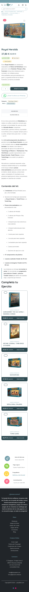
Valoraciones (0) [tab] (14, 115)
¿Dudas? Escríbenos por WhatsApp (16, 95)
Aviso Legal (14, 542)
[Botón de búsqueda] (25, 8)
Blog (14, 532)
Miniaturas (14, 521)
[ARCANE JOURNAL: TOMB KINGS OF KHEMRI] (14, 324)
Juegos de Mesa (14, 523)
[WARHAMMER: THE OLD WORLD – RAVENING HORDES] (14, 292)
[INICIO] (2, 11)
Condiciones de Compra (14, 546)
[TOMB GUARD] (14, 414)
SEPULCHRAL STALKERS (14, 404)
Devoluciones (14, 550)
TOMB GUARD (14, 434)
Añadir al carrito (19, 88)
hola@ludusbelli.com (14, 572)
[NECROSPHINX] (14, 355)
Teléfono (14, 475)
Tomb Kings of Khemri (13, 101)
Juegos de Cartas (14, 525)
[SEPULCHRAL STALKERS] (14, 385)
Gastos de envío (14, 548)
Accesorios (14, 530)
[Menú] (2, 5)
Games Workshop (11, 103)
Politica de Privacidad (14, 544)
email (23, 475)
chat (19, 475)
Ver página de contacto (14, 575)
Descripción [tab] (14, 111)
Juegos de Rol (14, 528)
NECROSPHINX (14, 375)
